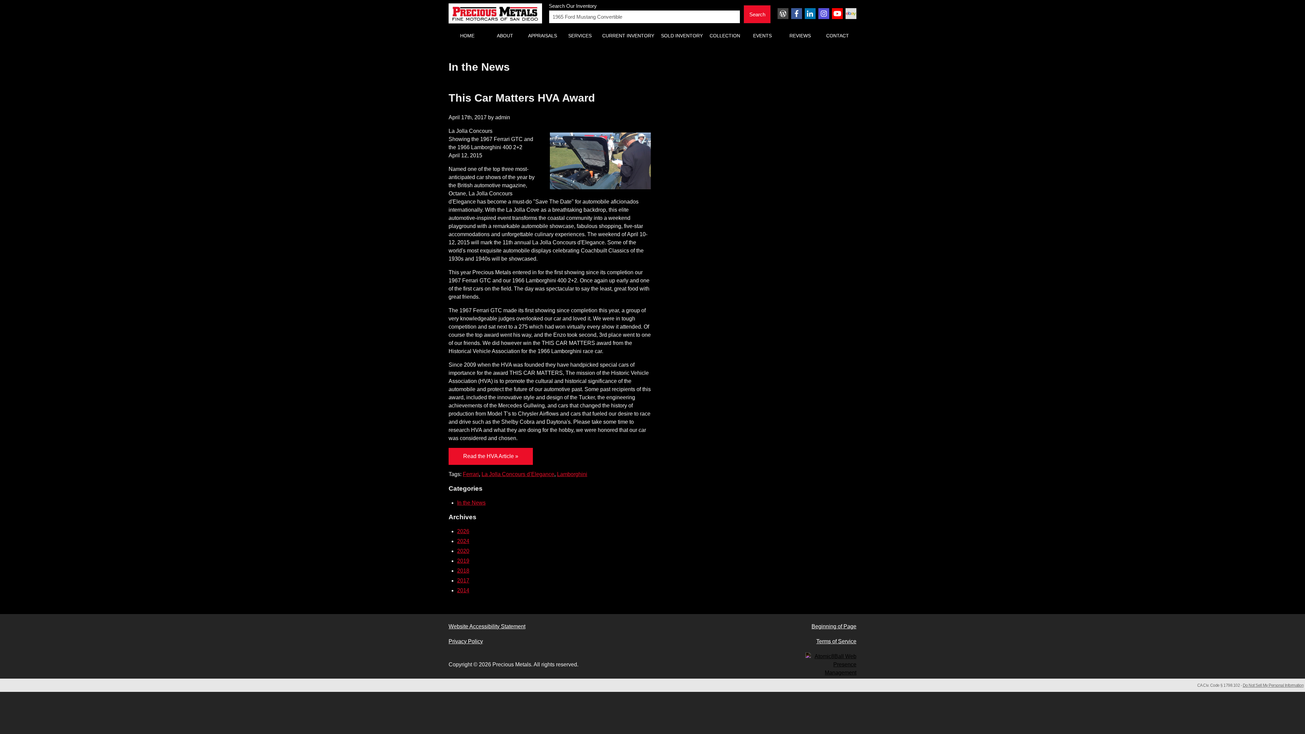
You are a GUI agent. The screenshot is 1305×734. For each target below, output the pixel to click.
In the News (471, 503)
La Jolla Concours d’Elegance (518, 474)
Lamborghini (572, 474)
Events (762, 35)
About (505, 35)
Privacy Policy (466, 641)
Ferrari (471, 474)
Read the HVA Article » (490, 456)
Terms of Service (836, 641)
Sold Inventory (682, 35)
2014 (463, 590)
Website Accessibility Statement (487, 626)
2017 (463, 580)
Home (467, 35)
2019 (463, 561)
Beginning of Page (834, 626)
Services (580, 35)
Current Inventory (628, 35)
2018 (463, 571)
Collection (725, 35)
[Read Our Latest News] (783, 13)
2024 (463, 541)
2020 (463, 551)
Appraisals (542, 35)
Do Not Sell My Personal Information (1273, 685)
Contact (837, 35)
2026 (463, 531)
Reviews (800, 35)
